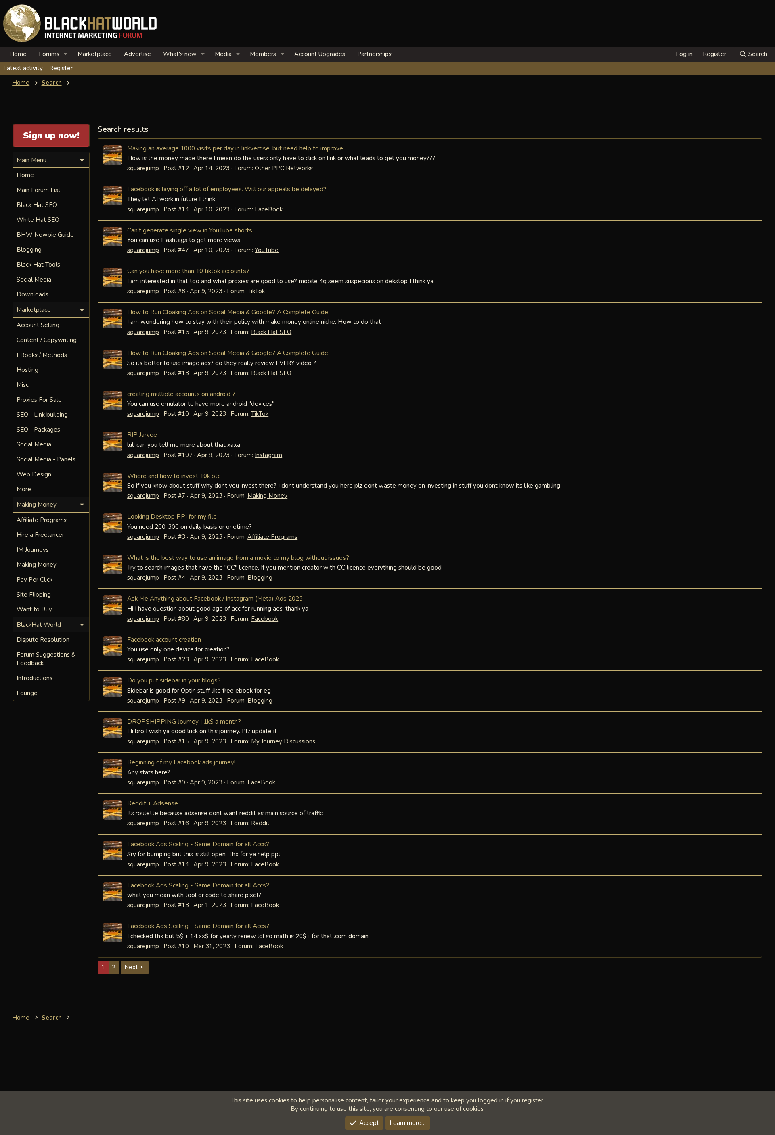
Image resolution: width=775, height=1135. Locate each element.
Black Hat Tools (38, 265)
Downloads (32, 294)
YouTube (267, 250)
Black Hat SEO (271, 332)
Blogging (259, 578)
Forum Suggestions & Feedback (46, 659)
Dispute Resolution (43, 640)
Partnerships (374, 54)
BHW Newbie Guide (45, 235)
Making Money (267, 496)
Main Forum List (39, 190)
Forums (49, 54)
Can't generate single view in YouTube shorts (189, 230)
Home (18, 54)
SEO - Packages (38, 430)
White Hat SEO (38, 220)
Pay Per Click (34, 580)
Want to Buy (34, 609)
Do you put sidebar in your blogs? (174, 680)
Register (61, 68)
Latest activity (23, 68)
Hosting (27, 370)
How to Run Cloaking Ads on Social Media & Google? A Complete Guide (227, 312)
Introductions (34, 678)
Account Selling (38, 325)
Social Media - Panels (46, 459)
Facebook (264, 619)
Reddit (260, 823)
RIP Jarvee (142, 434)
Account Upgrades (319, 54)
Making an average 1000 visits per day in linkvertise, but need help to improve (235, 148)
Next (131, 967)
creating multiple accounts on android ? (181, 394)
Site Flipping (34, 594)
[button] (65, 54)
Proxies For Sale (39, 400)
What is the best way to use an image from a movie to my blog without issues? (238, 557)
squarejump (143, 168)
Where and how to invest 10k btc (173, 476)
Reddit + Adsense (152, 803)
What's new (180, 54)
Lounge (27, 693)
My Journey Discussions (283, 741)
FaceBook (269, 209)
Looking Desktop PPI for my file (172, 516)
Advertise (137, 54)
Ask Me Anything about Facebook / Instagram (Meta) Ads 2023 (215, 598)
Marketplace (95, 54)
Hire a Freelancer (40, 535)
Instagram (268, 455)
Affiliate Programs (272, 537)
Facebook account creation (164, 639)
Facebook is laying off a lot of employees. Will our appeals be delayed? (227, 189)
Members (263, 54)
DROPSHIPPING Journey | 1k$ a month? (184, 721)
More (24, 489)
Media (223, 54)
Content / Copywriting (47, 340)
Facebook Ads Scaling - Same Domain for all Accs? (198, 844)
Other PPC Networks (284, 168)
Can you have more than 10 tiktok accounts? (188, 271)
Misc (23, 385)
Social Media (34, 279)
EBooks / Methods (42, 355)
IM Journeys (33, 550)
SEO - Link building (42, 415)
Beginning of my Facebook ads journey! (181, 762)
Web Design (34, 474)
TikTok (256, 291)
